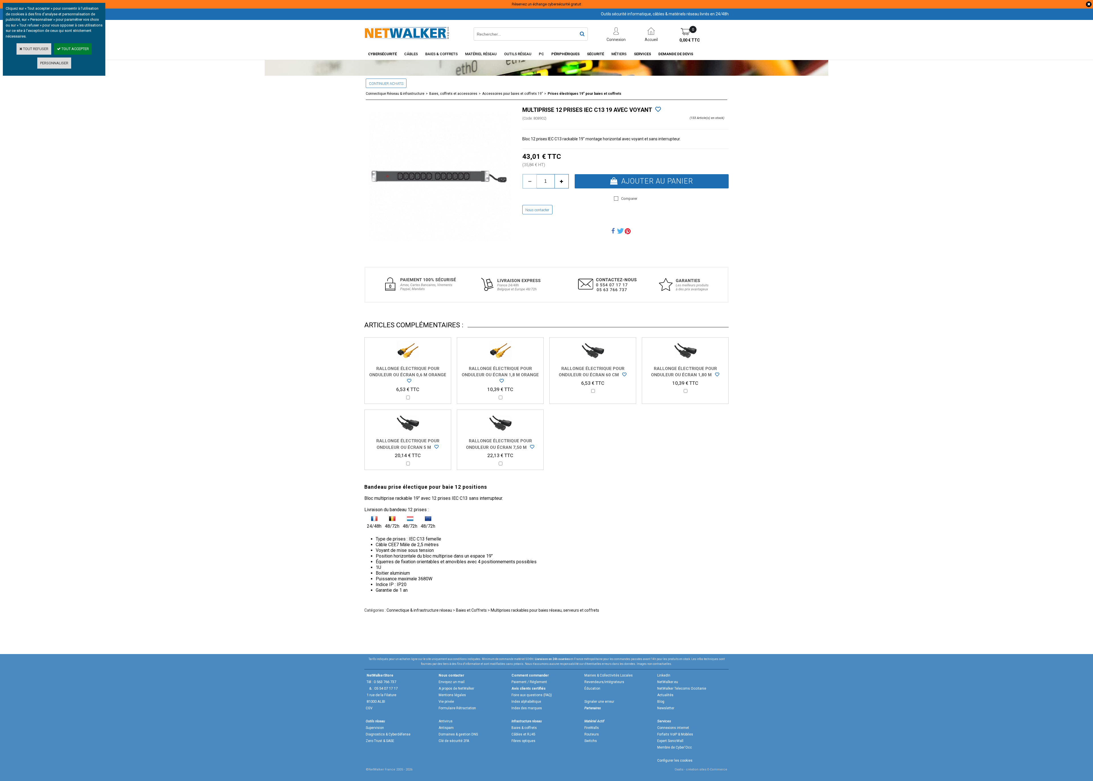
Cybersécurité (382, 54)
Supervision (375, 728)
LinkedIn (663, 675)
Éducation (592, 688)
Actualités (665, 695)
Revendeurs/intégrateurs (604, 682)
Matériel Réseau (481, 54)
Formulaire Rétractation (457, 708)
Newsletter (665, 708)
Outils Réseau (517, 54)
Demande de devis (675, 54)
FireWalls (591, 728)
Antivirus (446, 721)
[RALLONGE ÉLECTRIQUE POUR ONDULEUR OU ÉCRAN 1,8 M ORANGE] (500, 382)
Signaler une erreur (599, 702)
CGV (369, 708)
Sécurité (595, 54)
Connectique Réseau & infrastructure (395, 94)
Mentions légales (452, 695)
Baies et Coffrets (471, 610)
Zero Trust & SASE (380, 741)
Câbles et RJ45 (523, 734)
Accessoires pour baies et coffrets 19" (512, 94)
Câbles (411, 54)
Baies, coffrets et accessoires (453, 94)
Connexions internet (673, 728)
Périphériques (565, 54)
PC (541, 54)
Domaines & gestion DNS (458, 734)
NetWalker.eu (667, 682)
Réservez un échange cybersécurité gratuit (546, 4)
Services (642, 54)
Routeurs (591, 734)
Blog (660, 702)
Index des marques (526, 708)
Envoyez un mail (452, 682)
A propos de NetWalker (456, 688)
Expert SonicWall (670, 741)
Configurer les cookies (675, 760)
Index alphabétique (526, 702)
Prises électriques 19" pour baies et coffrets (584, 94)
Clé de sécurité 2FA (454, 741)
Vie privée (446, 702)
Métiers (618, 54)
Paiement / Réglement (529, 682)
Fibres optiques (523, 741)
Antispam (446, 728)
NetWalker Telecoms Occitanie (681, 688)
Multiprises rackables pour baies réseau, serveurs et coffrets (545, 610)
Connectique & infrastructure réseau (419, 610)
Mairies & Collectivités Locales (608, 675)
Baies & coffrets (524, 728)
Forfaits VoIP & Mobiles (675, 734)
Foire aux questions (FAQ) (531, 695)
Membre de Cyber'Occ (674, 747)
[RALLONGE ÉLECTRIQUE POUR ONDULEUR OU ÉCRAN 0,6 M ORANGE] (407, 382)
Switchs (590, 741)
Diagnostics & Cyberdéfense (388, 734)
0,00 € (689, 40)
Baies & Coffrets (441, 54)
